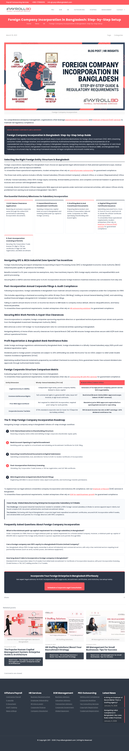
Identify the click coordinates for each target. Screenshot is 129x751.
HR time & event (37, 704)
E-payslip (10, 700)
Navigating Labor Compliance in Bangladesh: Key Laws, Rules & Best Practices (113, 714)
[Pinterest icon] (116, 2)
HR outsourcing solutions (80, 308)
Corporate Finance (38, 707)
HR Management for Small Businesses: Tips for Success (101, 648)
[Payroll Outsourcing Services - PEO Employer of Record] (18, 10)
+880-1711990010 (38, 2)
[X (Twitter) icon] (109, 2)
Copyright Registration (89, 707)
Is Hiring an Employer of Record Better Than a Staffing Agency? (113, 700)
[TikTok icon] (121, 2)
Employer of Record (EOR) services (106, 120)
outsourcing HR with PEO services (83, 377)
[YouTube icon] (111, 2)
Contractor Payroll (13, 697)
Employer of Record (101, 489)
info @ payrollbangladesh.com (60, 2)
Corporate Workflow (88, 700)
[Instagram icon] (119, 2)
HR (44, 24)
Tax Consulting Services (89, 704)
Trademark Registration (89, 711)
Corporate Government (64, 707)
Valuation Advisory (62, 700)
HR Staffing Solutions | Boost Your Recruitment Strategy (63, 648)
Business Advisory (62, 697)
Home (29, 24)
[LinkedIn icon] (114, 2)
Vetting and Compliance (89, 697)
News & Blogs (11, 711)
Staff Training (11, 707)
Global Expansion (62, 711)
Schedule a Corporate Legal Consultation (64, 588)
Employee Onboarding (39, 700)
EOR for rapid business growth (82, 494)
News (37, 24)
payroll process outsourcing (76, 120)
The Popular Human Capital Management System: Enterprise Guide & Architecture (22, 652)
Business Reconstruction (40, 697)
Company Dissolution (39, 711)
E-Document (11, 704)
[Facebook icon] (106, 2)
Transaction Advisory (63, 704)
